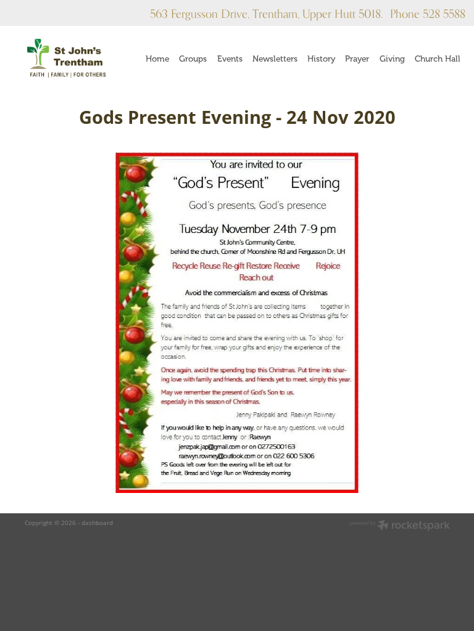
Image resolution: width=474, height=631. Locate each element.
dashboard (97, 522)
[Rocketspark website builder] (399, 526)
